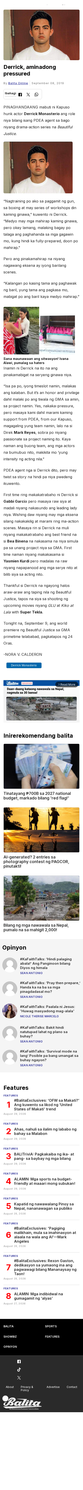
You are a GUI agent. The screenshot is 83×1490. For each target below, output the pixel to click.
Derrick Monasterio (24, 665)
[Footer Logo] (22, 1403)
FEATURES (52, 1336)
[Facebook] (20, 95)
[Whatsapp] (36, 95)
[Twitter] (28, 95)
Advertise (53, 1387)
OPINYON (10, 1346)
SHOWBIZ (10, 1336)
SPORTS (51, 1326)
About (10, 1387)
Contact (72, 1387)
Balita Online (18, 83)
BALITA (8, 1326)
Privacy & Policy (27, 1388)
